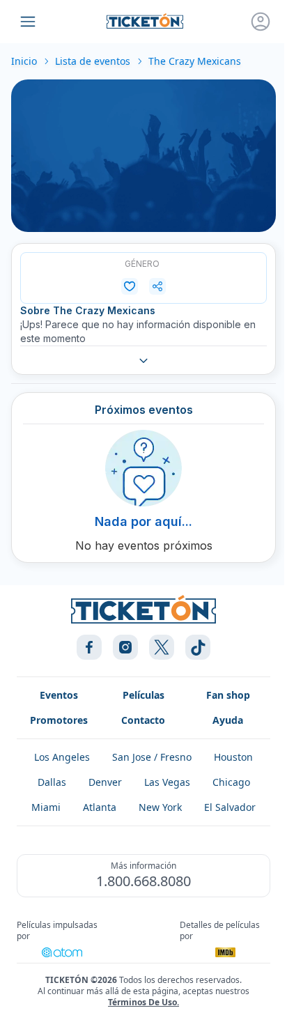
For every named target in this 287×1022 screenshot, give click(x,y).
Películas (143, 695)
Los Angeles (62, 757)
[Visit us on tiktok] (197, 647)
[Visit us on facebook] (89, 647)
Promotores (59, 720)
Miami (46, 807)
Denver (105, 782)
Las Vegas (167, 782)
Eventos (59, 695)
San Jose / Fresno (152, 757)
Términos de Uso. (143, 1002)
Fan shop (228, 695)
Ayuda (227, 720)
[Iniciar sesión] (260, 21)
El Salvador (230, 807)
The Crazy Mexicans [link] (194, 61)
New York (160, 807)
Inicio (24, 61)
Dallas (52, 782)
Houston (233, 757)
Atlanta (99, 807)
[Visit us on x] (161, 647)
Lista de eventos (92, 61)
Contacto (143, 720)
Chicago (231, 782)
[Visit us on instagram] (125, 647)
